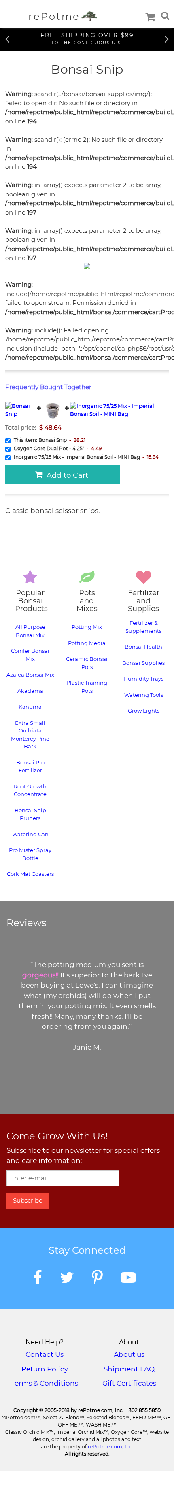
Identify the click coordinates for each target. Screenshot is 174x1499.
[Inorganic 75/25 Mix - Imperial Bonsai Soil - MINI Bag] (119, 408)
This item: (49, 440)
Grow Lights (143, 710)
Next (166, 39)
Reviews (26, 923)
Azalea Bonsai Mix (30, 674)
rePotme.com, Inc (110, 1447)
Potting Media (87, 643)
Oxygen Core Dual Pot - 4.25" (57, 448)
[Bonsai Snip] (20, 408)
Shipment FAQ (129, 1369)
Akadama (30, 691)
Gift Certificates (129, 1383)
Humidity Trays (143, 678)
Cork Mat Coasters (30, 874)
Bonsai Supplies (143, 663)
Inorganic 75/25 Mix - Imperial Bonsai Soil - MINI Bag (86, 467)
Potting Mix (87, 627)
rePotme (56, 16)
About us (129, 1354)
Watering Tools (143, 695)
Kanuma (30, 706)
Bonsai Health (143, 646)
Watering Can (30, 834)
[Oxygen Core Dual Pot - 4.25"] (53, 408)
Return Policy (44, 1369)
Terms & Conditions (44, 1383)
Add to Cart (65, 475)
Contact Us (44, 1354)
